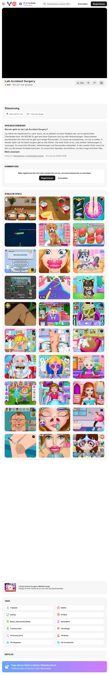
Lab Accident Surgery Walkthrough (34, 586)
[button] (12, 151)
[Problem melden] (95, 83)
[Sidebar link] (3, 4)
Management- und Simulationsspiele (29, 156)
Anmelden (83, 4)
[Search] (44, 3)
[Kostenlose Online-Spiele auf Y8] (11, 4)
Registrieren (99, 4)
